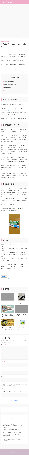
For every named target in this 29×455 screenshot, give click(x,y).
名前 (3, 361)
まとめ (5, 90)
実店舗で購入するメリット (10, 84)
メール (3, 369)
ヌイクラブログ (7, 2)
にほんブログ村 (5, 278)
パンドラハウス (5, 110)
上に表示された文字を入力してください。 (11, 391)
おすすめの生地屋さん (9, 81)
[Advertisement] (14, 20)
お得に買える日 (7, 87)
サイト (2, 376)
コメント (3, 344)
